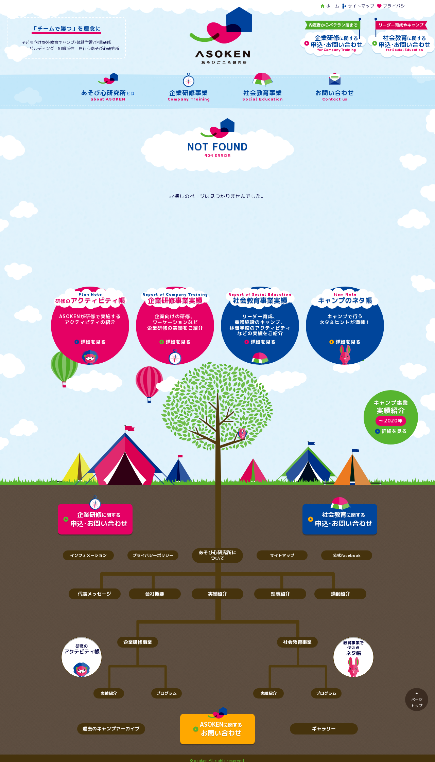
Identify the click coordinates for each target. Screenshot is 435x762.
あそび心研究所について (217, 555)
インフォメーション (88, 555)
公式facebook (347, 555)
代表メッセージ (94, 594)
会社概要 (154, 594)
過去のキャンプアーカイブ (111, 728)
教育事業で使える (353, 648)
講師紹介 (340, 594)
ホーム (330, 6)
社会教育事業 (297, 642)
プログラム (166, 693)
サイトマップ (358, 6)
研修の (82, 649)
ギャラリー (324, 728)
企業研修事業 (137, 642)
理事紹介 (280, 594)
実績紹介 (217, 594)
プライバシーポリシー (402, 6)
